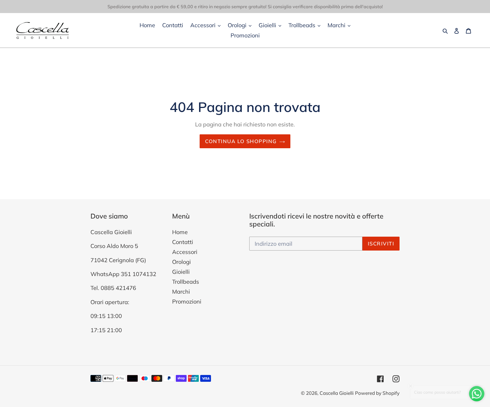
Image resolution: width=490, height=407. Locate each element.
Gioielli (181, 271)
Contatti (182, 241)
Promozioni (186, 301)
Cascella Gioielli (337, 393)
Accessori (184, 251)
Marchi (181, 291)
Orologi (181, 261)
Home (180, 232)
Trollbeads (185, 281)
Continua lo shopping (241, 141)
